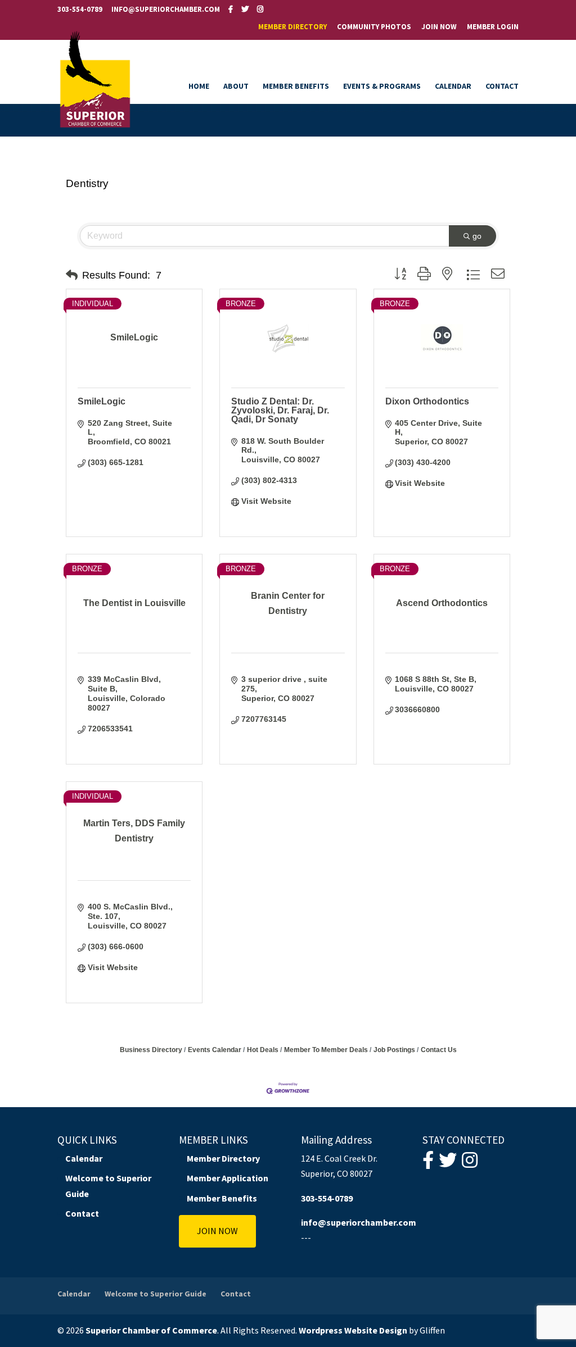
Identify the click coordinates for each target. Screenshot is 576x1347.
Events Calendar (214, 1050)
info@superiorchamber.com (358, 1222)
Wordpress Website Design (353, 1330)
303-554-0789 (79, 9)
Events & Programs (382, 86)
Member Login (493, 27)
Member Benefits (296, 86)
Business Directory (151, 1050)
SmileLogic (101, 401)
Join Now (439, 27)
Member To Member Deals (326, 1050)
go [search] (477, 235)
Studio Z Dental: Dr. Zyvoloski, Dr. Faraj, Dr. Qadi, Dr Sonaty (280, 410)
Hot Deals (262, 1050)
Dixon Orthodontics (427, 401)
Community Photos (374, 27)
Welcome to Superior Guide (155, 1294)
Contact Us (439, 1050)
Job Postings (394, 1050)
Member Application (227, 1178)
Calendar (453, 86)
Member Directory (292, 27)
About (236, 86)
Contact (502, 86)
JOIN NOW (217, 1230)
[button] (72, 275)
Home (198, 86)
